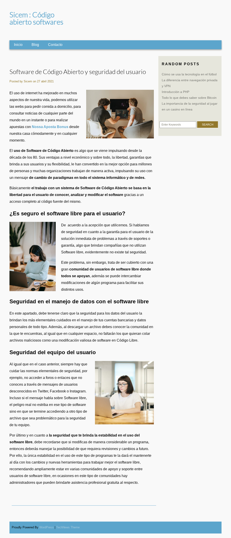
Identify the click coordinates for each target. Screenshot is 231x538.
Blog (35, 45)
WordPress (46, 527)
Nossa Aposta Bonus (50, 127)
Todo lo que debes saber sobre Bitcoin (189, 97)
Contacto (55, 45)
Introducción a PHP (175, 92)
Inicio (18, 45)
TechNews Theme (68, 527)
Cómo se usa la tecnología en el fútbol (189, 74)
